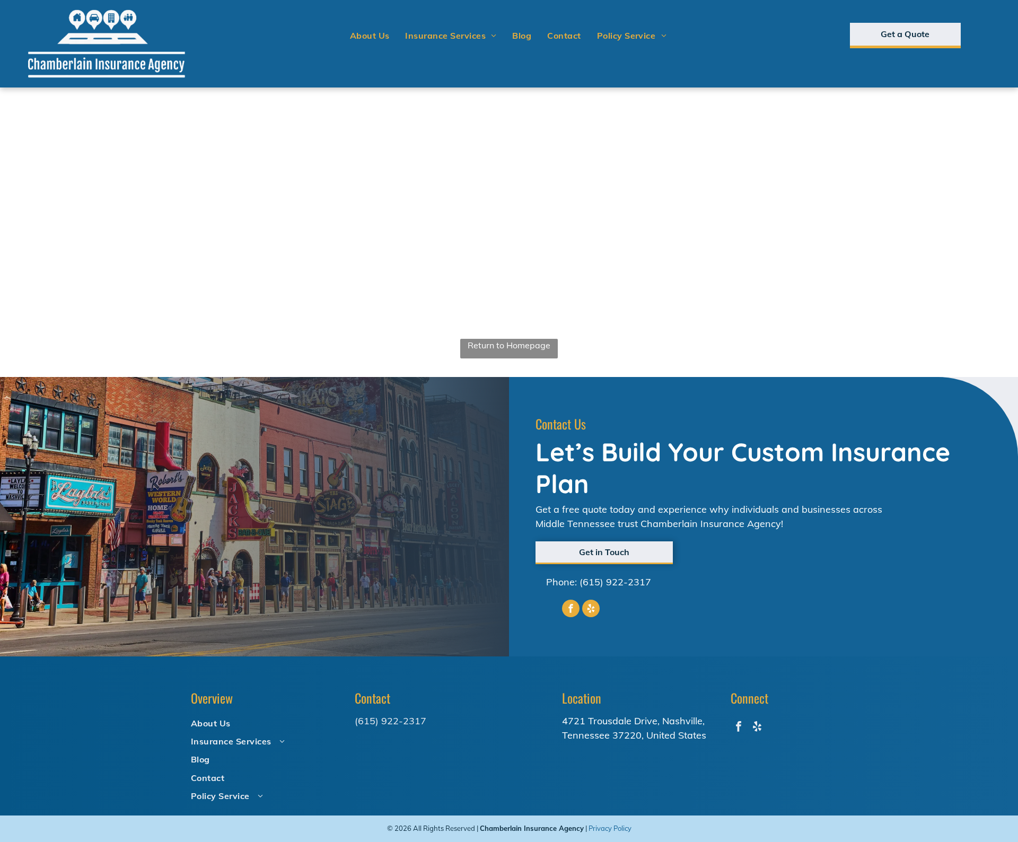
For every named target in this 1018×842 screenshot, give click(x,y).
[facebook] (571, 610)
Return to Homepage (509, 345)
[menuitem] (370, 36)
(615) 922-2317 (615, 582)
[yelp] (591, 610)
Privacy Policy (610, 828)
